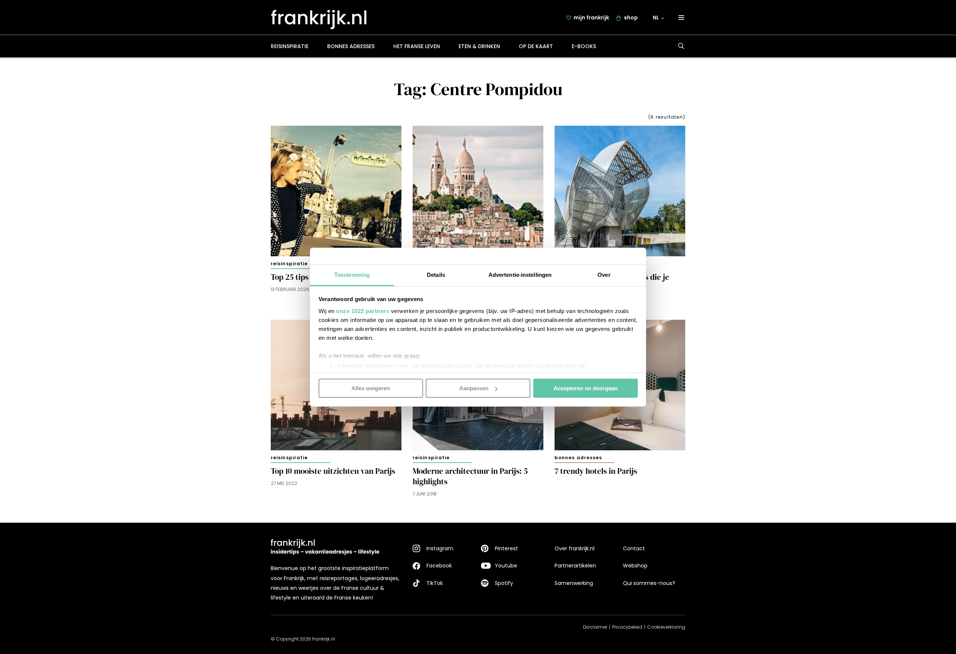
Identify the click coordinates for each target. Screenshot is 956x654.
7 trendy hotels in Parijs (596, 471)
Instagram (439, 548)
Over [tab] (604, 274)
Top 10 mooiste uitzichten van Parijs (333, 471)
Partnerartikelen (575, 565)
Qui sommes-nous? (649, 583)
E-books (584, 46)
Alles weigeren (370, 388)
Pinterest (506, 548)
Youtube (506, 565)
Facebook (439, 565)
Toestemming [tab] (352, 274)
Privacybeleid (627, 627)
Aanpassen (473, 388)
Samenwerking (574, 583)
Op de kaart (536, 46)
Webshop (635, 565)
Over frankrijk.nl (575, 548)
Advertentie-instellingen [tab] (520, 274)
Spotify (504, 583)
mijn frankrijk (591, 17)
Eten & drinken (479, 46)
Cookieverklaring (666, 627)
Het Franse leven (416, 46)
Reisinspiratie (289, 46)
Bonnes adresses (351, 46)
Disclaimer (595, 627)
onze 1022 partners (362, 310)
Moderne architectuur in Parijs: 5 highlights (470, 476)
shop (631, 17)
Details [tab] (436, 274)
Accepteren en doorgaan (585, 388)
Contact (634, 548)
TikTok (434, 583)
